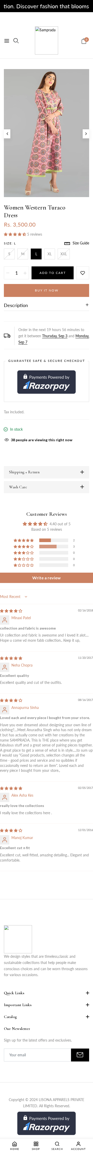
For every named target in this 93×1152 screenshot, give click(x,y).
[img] (11, 611)
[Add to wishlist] (82, 272)
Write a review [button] (46, 577)
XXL (63, 254)
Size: (10, 243)
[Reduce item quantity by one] (7, 273)
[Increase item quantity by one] (25, 273)
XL (50, 254)
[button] (15, 234)
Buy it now (46, 290)
